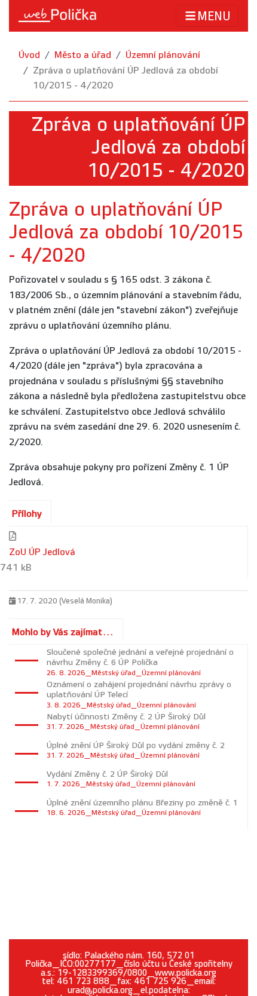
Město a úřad (82, 55)
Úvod (29, 55)
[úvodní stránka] (57, 15)
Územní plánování (163, 55)
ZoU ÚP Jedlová (42, 552)
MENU (214, 17)
